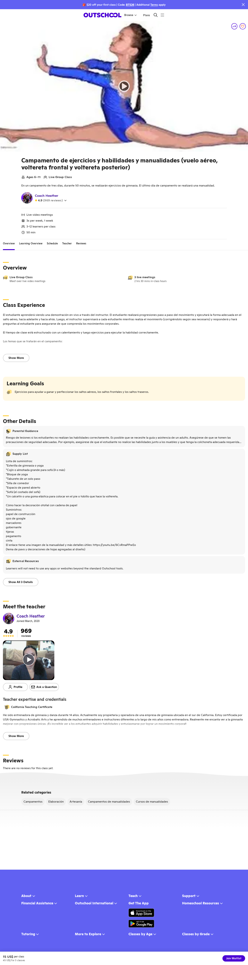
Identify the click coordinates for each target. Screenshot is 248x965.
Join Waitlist (233, 958)
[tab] (9, 243)
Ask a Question (46, 687)
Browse (128, 15)
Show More (16, 358)
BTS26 (130, 4)
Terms (154, 4)
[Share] (234, 26)
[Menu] (162, 15)
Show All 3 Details (20, 582)
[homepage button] (102, 15)
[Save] (243, 26)
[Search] (155, 15)
